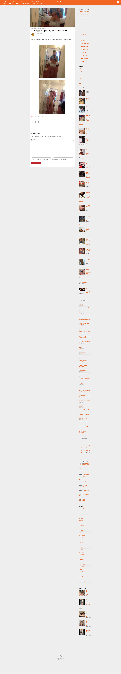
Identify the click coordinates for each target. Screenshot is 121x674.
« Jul (79, 457)
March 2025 (81, 549)
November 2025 (82, 530)
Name (33, 154)
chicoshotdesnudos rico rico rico (84, 374)
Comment (33, 139)
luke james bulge (87, 474)
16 (89, 447)
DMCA (38, 3)
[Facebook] (35, 122)
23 (89, 450)
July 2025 (80, 540)
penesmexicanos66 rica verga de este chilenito (88, 118)
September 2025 (82, 535)
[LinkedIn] (42, 122)
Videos (80, 83)
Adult (32, 28)
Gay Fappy (60, 658)
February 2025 (82, 552)
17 (79, 450)
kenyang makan (82, 387)
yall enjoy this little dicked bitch (84, 410)
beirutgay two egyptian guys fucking (84, 464)
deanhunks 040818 (82, 370)
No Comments (40, 116)
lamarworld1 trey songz (84, 467)
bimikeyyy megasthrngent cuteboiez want (50, 30)
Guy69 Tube (37, 1)
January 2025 (81, 554)
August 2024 (81, 566)
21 (86, 450)
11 (81, 447)
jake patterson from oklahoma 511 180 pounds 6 (84, 337)
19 (82, 450)
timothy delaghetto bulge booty (88, 163)
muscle (80, 312)
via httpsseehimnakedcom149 (88, 239)
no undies (87, 98)
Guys (43, 28)
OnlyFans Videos (15, 1)
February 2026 (82, 523)
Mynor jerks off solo (88, 128)
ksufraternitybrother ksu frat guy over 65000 (88, 207)
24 (79, 452)
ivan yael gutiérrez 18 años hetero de (84, 405)
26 (82, 452)
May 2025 (81, 544)
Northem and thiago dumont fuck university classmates (88, 272)
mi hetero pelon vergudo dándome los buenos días (88, 140)
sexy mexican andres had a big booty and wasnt (84, 379)
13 (84, 447)
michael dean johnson (83, 282)
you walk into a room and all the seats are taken (84, 487)
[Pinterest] (39, 122)
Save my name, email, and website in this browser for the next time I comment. (50, 159)
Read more (88, 94)
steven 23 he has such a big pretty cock (84, 427)
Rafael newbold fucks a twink (84, 471)
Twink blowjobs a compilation (84, 482)
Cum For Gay (10, 3)
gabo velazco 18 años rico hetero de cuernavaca (84, 495)
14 (86, 447)
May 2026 (81, 515)
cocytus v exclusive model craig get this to (84, 323)
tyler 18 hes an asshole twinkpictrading (88, 218)
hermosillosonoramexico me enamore (84, 422)
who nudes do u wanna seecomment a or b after (88, 183)
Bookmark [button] (24, 3)
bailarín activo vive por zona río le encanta (84, 432)
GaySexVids (4, 3)
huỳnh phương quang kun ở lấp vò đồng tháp (84, 391)
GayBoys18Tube (30, 1)
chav (86, 90)
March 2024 (81, 579)
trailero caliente (87, 107)
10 (79, 447)
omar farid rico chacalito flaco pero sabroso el (88, 195)
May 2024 (81, 574)
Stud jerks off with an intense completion (88, 613)
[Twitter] (33, 122)
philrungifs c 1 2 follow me (88, 229)
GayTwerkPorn (17, 3)
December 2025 (82, 527)
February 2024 (82, 581)
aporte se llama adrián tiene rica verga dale (84, 332)
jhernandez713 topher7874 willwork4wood (84, 366)
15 (87, 447)
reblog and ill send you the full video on (84, 400)
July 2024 (80, 569)
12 (82, 447)
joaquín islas (81, 328)
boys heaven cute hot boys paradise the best (88, 152)
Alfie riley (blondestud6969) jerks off (88, 592)
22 (87, 450)
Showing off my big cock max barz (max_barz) (88, 631)
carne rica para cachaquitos (84, 316)
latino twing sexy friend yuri (88, 261)
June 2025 (81, 542)
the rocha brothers (63, 126)
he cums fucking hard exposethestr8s (88, 250)
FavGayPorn (7, 1)
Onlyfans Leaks (22, 1)
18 (81, 450)
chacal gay (81, 383)
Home (3, 1)
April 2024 (81, 576)
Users (28, 3)
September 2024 (82, 564)
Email (55, 154)
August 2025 (81, 537)
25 (81, 452)
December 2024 (82, 557)
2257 (41, 3)
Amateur (35, 28)
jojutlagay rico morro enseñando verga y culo (83, 361)
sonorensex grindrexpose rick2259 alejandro (83, 500)
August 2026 (81, 508)
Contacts (3, 5)
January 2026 (81, 525)
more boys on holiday (83, 418)
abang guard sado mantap (84, 491)
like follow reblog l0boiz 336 (88, 172)
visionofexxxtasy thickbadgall (84, 319)
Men (46, 28)
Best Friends (33, 3)
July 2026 (80, 510)
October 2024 (81, 562)
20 (84, 450)
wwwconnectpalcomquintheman (84, 396)
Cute (39, 28)
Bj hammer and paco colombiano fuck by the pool (84, 478)
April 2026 (81, 518)
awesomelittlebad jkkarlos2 (84, 414)
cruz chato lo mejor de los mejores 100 (84, 356)
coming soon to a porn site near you (84, 308)
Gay (41, 28)
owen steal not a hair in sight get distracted (84, 303)
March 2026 (81, 520)
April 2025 (81, 547)
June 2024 (81, 571)
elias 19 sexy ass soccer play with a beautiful (84, 351)
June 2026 (81, 513)
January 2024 (81, 583)
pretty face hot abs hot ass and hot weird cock (42, 126)
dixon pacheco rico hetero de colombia (84, 341)
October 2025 (81, 532)
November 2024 (82, 559)
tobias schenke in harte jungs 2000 (88, 290)
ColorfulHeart (39, 33)
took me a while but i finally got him (84, 346)
